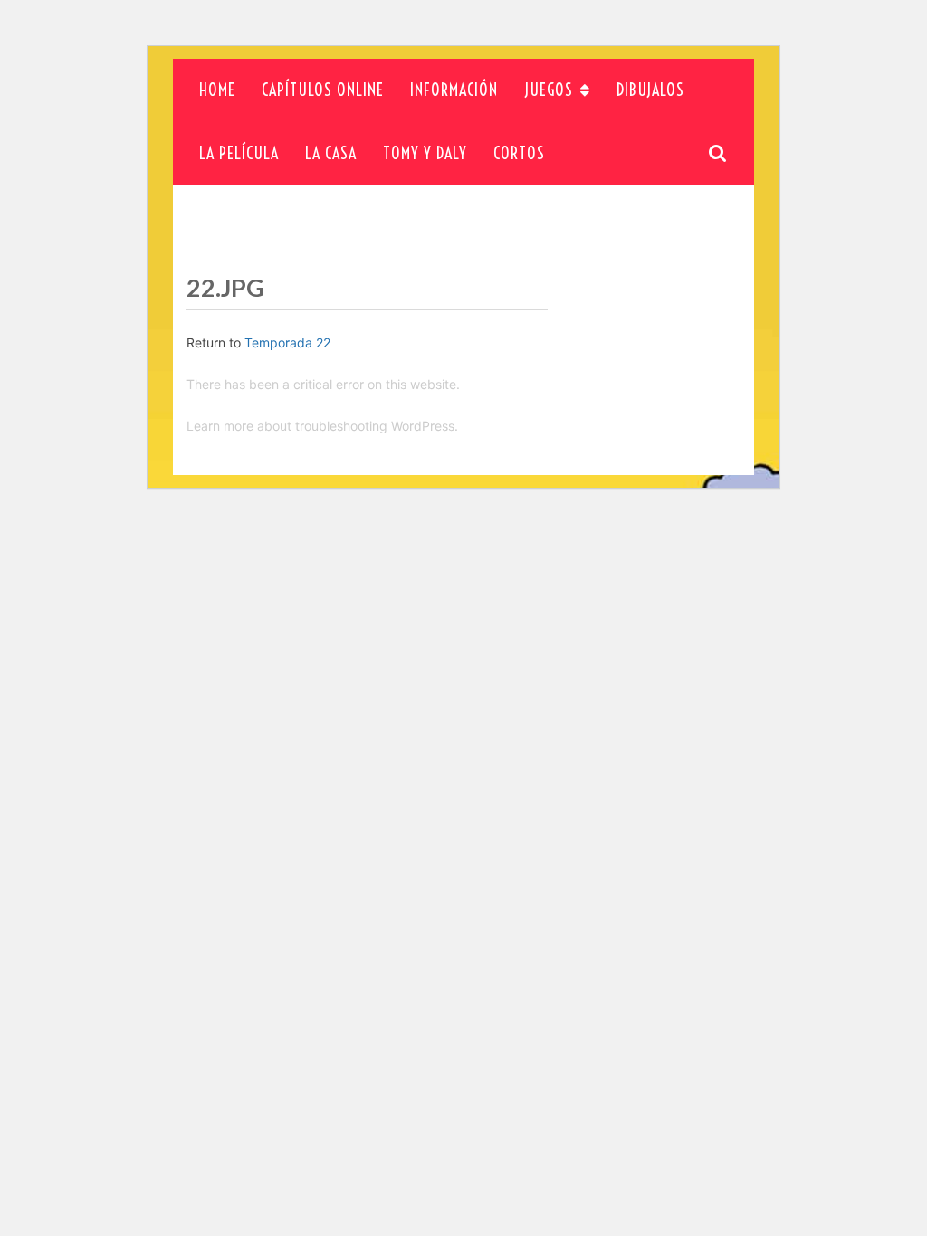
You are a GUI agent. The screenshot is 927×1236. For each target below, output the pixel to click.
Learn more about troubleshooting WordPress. (322, 425)
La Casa (331, 153)
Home (217, 90)
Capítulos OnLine (323, 90)
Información (454, 90)
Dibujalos (650, 90)
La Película (239, 153)
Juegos (548, 90)
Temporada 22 (287, 342)
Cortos (519, 153)
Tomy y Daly (425, 153)
